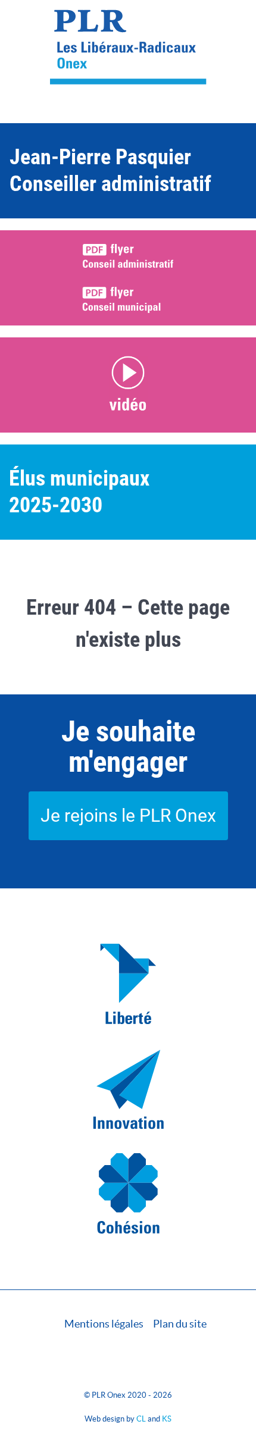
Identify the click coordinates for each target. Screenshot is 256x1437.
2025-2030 (55, 505)
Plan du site (180, 1323)
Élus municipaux (79, 478)
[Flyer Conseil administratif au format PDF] (128, 256)
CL (141, 1418)
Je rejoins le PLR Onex (128, 815)
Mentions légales (103, 1323)
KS (166, 1418)
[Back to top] (128, 1367)
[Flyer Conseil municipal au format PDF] (128, 300)
